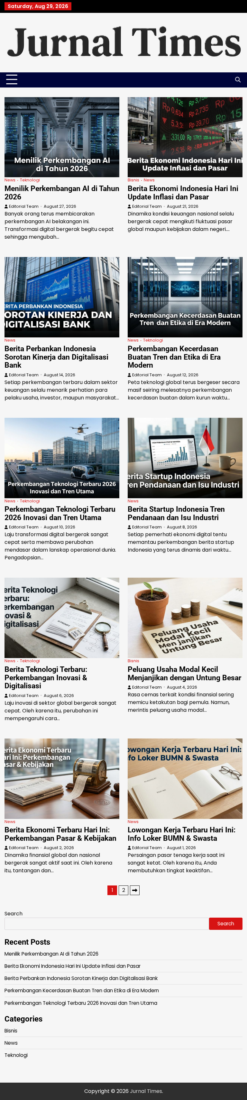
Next (135, 890)
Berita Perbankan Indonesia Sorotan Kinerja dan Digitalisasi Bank (56, 357)
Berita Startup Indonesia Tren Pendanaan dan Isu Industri (176, 513)
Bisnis (133, 180)
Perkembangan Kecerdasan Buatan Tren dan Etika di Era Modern (174, 357)
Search (14, 913)
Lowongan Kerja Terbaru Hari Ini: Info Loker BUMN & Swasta (181, 834)
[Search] (237, 80)
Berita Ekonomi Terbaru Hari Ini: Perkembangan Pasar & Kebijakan (60, 834)
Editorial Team (24, 206)
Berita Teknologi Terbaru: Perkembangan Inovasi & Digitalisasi (46, 677)
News (10, 180)
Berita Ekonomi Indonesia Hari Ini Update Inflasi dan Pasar (183, 192)
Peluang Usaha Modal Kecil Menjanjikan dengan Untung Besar (184, 673)
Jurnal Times (146, 1091)
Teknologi (30, 180)
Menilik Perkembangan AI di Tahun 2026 (62, 192)
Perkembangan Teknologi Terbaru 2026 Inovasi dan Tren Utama (60, 513)
